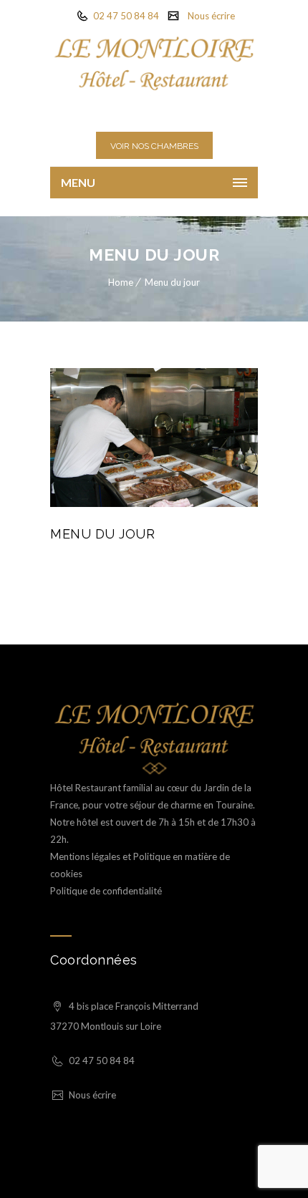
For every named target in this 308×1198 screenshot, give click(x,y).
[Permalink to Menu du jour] (154, 503)
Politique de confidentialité (106, 891)
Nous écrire (211, 15)
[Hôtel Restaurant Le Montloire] (154, 64)
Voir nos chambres (154, 146)
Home (120, 282)
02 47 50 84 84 (125, 15)
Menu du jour (172, 282)
